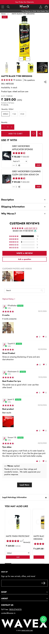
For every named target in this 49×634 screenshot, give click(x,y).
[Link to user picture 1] (8, 327)
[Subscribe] (43, 583)
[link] (6, 156)
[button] (46, 6)
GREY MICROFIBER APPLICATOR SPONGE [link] (22, 148)
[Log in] (40, 6)
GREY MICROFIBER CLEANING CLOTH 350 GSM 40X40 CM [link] (26, 173)
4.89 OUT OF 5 (30, 228)
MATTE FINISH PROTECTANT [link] (17, 536)
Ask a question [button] (24, 259)
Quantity (4, 122)
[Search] (8, 6)
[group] (6, 67)
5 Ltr (22, 114)
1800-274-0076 (15, 609)
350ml (5, 114)
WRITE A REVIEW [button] (24, 253)
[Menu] (2, 6)
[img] (8, 311)
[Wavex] (24, 7)
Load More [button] (24, 484)
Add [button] (38, 165)
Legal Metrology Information (14, 497)
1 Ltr (14, 114)
